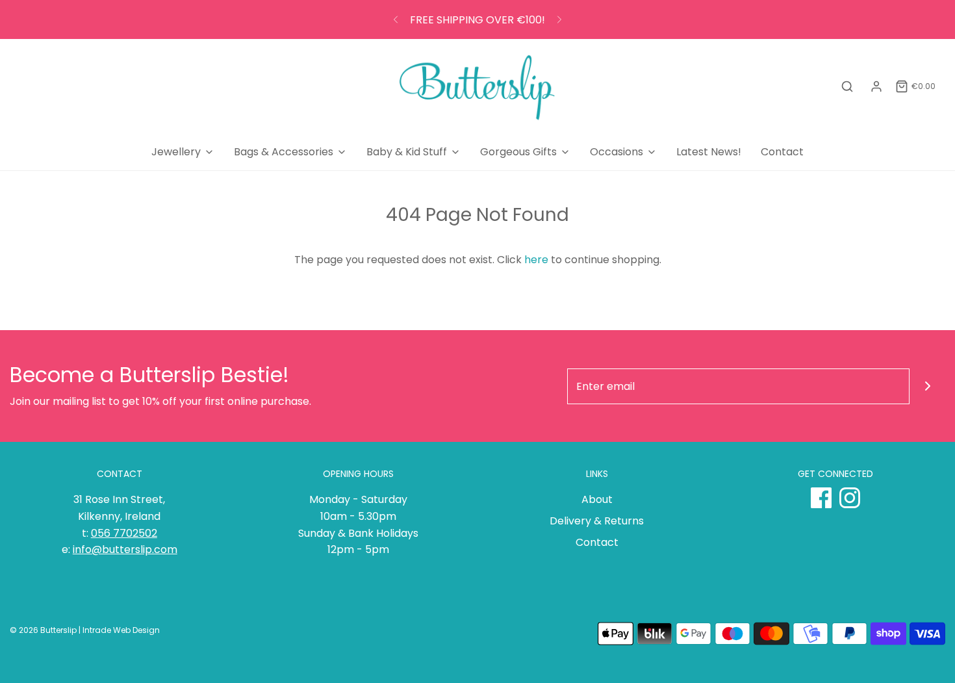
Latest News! (708, 151)
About (597, 499)
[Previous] (395, 19)
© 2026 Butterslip (43, 630)
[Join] (927, 386)
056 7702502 (124, 533)
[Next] (559, 19)
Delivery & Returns (597, 520)
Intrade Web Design (121, 630)
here (536, 259)
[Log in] (876, 86)
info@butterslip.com (125, 549)
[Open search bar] (847, 86)
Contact (782, 151)
